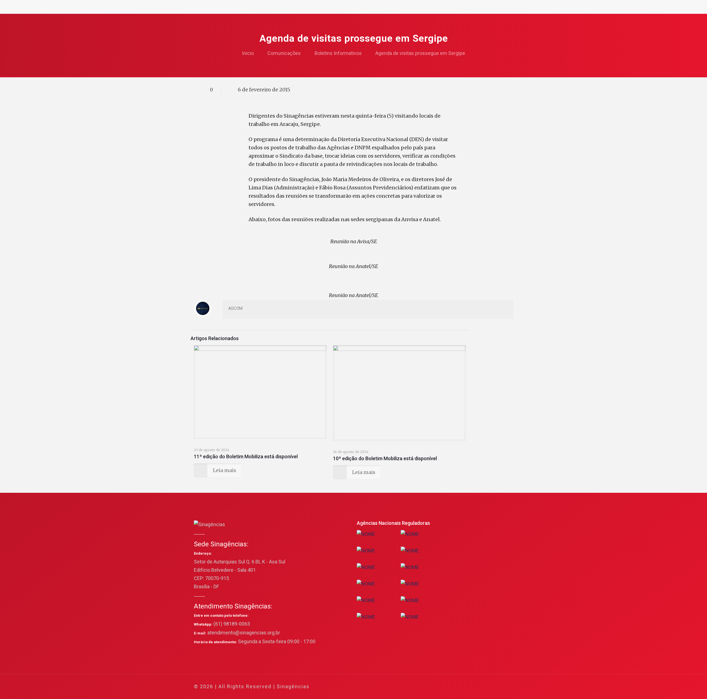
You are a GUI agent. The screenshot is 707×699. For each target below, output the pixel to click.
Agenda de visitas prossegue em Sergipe (420, 53)
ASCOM (235, 308)
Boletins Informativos (338, 53)
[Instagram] (486, 686)
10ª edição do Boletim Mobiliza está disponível (385, 458)
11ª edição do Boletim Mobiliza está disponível (246, 456)
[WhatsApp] (448, 686)
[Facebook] (456, 686)
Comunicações (284, 53)
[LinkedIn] (478, 686)
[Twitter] (463, 686)
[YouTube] (471, 686)
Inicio (248, 53)
